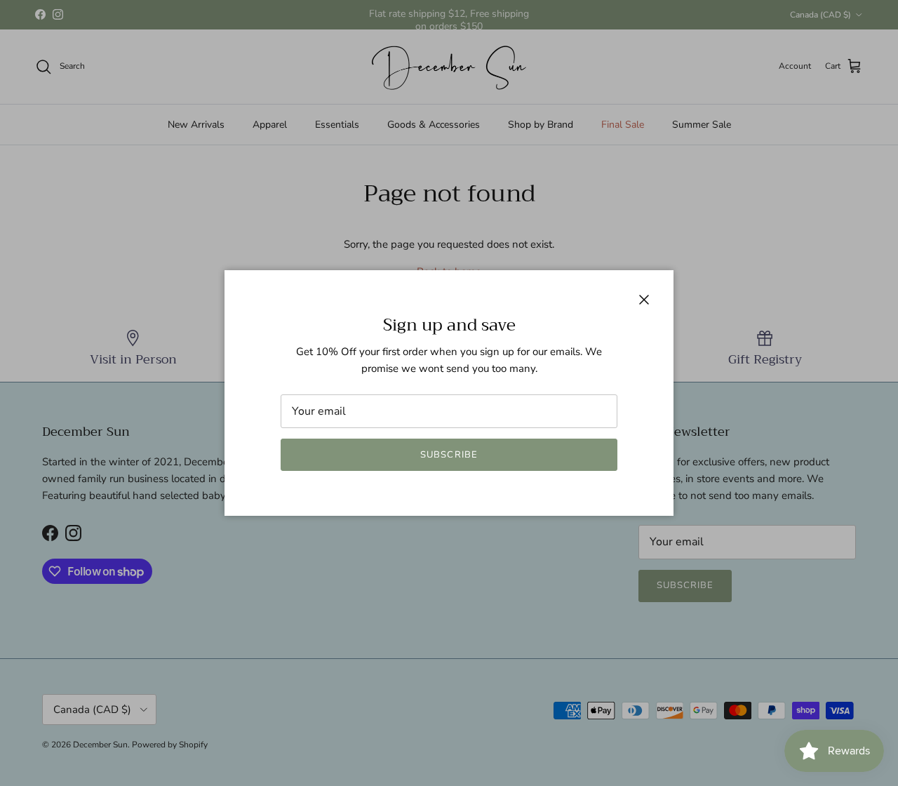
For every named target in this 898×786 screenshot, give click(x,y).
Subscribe (448, 454)
